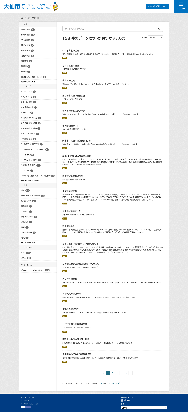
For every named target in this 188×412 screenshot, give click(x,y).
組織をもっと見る (28, 82)
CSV (64, 58)
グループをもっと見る (30, 180)
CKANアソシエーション (30, 404)
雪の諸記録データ (70, 126)
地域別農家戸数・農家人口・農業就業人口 (80, 244)
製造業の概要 (68, 226)
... (122, 373)
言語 (122, 404)
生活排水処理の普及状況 (73, 96)
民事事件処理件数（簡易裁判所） (76, 354)
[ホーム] (22, 18)
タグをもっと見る (28, 243)
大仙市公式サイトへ (156, 6)
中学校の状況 (68, 81)
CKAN (125, 400)
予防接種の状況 (69, 191)
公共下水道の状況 (70, 51)
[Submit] (159, 29)
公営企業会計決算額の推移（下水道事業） (80, 264)
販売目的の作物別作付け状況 (75, 339)
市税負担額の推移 (70, 309)
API (102, 383)
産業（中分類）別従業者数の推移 (76, 156)
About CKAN (27, 397)
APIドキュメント (113, 383)
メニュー (181, 8)
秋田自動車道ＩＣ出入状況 (73, 111)
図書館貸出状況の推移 (72, 176)
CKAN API (26, 401)
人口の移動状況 (69, 279)
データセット (33, 18)
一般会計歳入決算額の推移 (74, 324)
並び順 (143, 38)
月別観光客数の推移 (71, 294)
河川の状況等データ (71, 211)
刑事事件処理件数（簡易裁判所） (76, 141)
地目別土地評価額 (70, 66)
